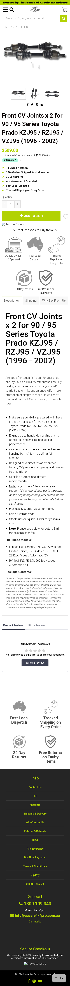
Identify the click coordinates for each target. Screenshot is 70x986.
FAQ (35, 796)
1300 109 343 (37, 903)
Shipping (31, 300)
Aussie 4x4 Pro (30, 974)
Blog (35, 840)
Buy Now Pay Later (35, 857)
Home (5, 27)
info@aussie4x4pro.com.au (37, 915)
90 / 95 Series (19, 27)
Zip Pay (35, 875)
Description (12, 300)
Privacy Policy (35, 848)
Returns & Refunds (35, 831)
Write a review (35, 662)
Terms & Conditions (35, 866)
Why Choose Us (35, 822)
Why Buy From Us (54, 300)
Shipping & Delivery (35, 813)
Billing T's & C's (35, 883)
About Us (35, 804)
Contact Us (35, 787)
